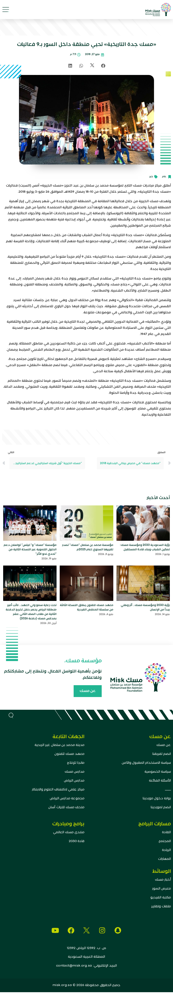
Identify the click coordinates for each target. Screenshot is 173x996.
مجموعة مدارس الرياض (67, 798)
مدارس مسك (74, 771)
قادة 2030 (76, 841)
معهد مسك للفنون (69, 754)
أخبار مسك (163, 879)
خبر (151, 177)
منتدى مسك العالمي (68, 832)
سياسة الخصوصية (158, 771)
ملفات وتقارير (161, 906)
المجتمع (165, 841)
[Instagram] (102, 930)
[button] (6, 9)
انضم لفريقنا (161, 754)
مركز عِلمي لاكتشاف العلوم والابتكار (58, 789)
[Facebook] (71, 930)
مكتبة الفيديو (160, 897)
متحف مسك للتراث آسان (66, 807)
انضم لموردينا (161, 807)
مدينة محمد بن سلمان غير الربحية (59, 745)
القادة (166, 832)
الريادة (166, 850)
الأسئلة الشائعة (160, 780)
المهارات (164, 859)
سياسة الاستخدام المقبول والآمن (146, 762)
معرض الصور (161, 888)
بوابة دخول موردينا (157, 798)
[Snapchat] (117, 930)
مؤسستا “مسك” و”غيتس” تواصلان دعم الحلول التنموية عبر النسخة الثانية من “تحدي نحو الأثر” (30, 549)
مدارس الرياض (74, 780)
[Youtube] (55, 930)
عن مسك (163, 745)
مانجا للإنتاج (75, 762)
